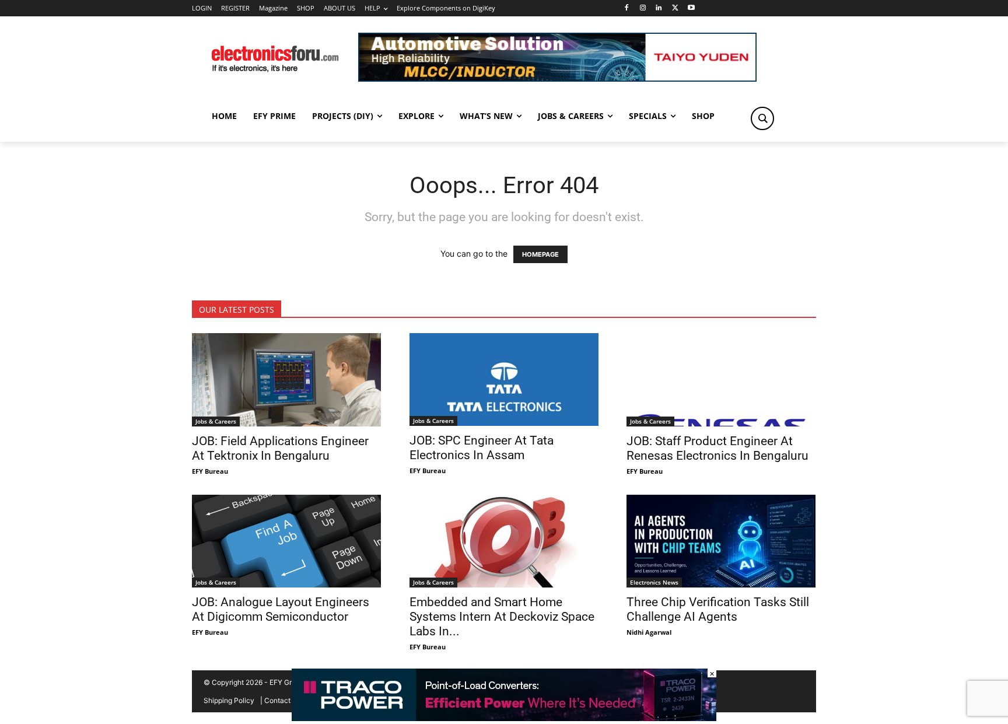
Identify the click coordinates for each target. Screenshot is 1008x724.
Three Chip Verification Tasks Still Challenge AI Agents (717, 609)
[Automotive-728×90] (557, 78)
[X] (675, 8)
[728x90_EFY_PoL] (504, 718)
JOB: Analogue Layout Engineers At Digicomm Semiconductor (280, 609)
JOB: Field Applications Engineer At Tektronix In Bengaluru (280, 448)
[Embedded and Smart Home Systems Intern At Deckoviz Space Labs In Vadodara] (504, 541)
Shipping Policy (229, 700)
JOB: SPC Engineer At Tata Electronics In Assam (482, 447)
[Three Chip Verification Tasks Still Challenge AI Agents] (721, 541)
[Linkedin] (659, 8)
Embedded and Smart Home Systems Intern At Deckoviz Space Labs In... (502, 616)
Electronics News (654, 582)
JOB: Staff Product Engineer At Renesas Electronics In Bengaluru (717, 448)
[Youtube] (691, 8)
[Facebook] (626, 8)
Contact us (282, 700)
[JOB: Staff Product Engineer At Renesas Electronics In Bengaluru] (721, 379)
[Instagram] (642, 8)
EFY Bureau (210, 471)
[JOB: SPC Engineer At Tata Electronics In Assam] (504, 379)
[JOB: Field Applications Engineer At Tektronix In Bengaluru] (287, 379)
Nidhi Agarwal (648, 632)
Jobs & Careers (215, 421)
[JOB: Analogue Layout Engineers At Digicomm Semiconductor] (287, 541)
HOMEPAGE (540, 254)
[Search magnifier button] (762, 118)
